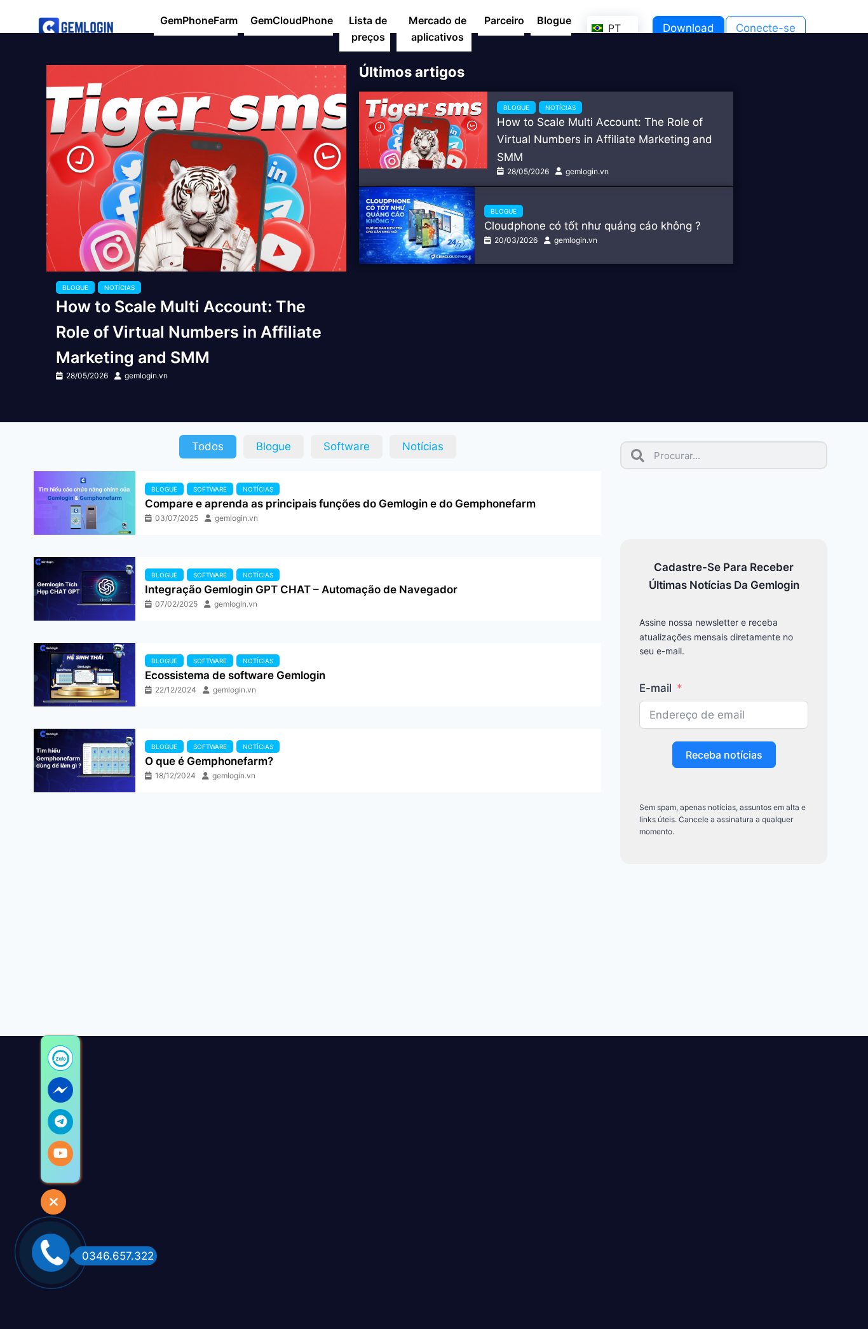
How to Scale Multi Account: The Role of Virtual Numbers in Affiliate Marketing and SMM (189, 332)
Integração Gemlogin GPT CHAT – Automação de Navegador (301, 589)
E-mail (655, 688)
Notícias (119, 287)
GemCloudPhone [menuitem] (291, 20)
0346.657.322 (118, 1256)
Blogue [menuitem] (554, 20)
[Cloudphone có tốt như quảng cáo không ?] (417, 225)
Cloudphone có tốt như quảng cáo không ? (592, 225)
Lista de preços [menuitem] (368, 28)
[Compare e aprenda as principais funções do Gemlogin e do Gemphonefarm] (84, 503)
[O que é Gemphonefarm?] (84, 760)
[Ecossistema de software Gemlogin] (84, 674)
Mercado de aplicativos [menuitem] (437, 28)
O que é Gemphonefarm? (209, 761)
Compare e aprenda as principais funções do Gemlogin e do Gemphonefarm (340, 503)
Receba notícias (724, 754)
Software (210, 489)
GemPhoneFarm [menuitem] (199, 20)
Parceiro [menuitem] (504, 20)
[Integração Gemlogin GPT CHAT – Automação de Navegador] (84, 589)
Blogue (75, 287)
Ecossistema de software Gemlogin (235, 675)
